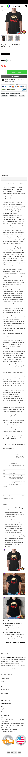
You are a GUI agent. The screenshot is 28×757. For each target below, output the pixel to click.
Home (2, 42)
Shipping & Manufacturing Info (9, 178)
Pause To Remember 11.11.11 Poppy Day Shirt (6, 144)
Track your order (5, 678)
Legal (2, 709)
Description (5, 175)
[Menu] (2, 6)
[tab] (14, 175)
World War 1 (21, 95)
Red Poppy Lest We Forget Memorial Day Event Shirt (20, 144)
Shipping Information (6, 703)
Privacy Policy (4, 686)
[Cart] (26, 6)
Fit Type (3, 57)
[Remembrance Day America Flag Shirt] (7, 156)
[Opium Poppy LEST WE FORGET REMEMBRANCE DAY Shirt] (21, 112)
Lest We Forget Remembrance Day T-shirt (6, 121)
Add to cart (17, 72)
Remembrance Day (13, 95)
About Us (3, 698)
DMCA (2, 706)
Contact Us (3, 681)
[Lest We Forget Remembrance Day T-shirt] (7, 112)
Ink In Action (7, 420)
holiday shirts (6, 277)
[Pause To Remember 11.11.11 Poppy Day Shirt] (7, 135)
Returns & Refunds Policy (7, 700)
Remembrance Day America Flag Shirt (7, 166)
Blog (2, 711)
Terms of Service (5, 684)
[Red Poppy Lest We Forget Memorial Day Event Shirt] (21, 135)
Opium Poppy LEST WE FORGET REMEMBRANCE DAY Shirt (21, 122)
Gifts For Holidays (8, 42)
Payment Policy (5, 689)
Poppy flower (4, 95)
